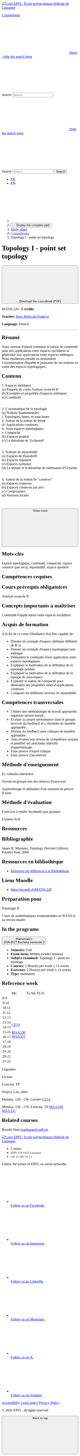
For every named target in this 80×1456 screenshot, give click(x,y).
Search (6, 95)
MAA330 (18, 1032)
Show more (40, 510)
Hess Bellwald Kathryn (32, 316)
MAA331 (18, 1036)
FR (13, 179)
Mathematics (24, 940)
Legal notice (29, 1403)
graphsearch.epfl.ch (34, 1129)
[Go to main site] (44, 221)
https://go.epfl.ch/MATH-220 (31, 889)
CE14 (16, 1025)
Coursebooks (11, 15)
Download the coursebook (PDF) (40, 301)
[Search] (35, 167)
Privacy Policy (49, 1403)
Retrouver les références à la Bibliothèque (40, 871)
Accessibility (11, 1403)
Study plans (19, 229)
